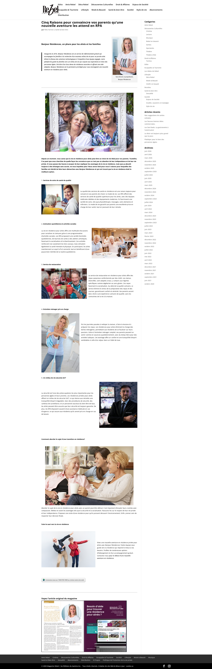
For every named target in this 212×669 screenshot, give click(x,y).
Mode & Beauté (99, 10)
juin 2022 (148, 253)
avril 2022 (148, 260)
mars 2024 (148, 212)
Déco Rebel (83, 5)
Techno (149, 61)
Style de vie (141, 10)
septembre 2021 (151, 277)
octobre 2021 (149, 274)
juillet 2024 (149, 202)
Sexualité (149, 93)
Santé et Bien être (48, 660)
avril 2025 (148, 182)
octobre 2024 (149, 195)
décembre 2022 (150, 240)
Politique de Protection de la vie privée (117, 660)
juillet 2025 (149, 175)
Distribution (63, 15)
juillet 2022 (149, 250)
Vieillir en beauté (152, 84)
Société (130, 10)
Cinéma (149, 31)
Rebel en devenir (152, 41)
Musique (149, 38)
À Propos (96, 660)
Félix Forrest (48, 30)
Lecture (149, 34)
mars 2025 (148, 185)
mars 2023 (148, 233)
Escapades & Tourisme (68, 10)
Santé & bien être (116, 10)
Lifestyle (85, 10)
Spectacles (150, 48)
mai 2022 (148, 257)
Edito (60, 5)
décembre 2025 (150, 161)
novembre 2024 (150, 192)
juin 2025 (148, 178)
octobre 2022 (149, 246)
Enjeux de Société (140, 5)
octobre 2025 (149, 168)
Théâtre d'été (151, 55)
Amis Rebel (70, 5)
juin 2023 (148, 229)
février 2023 (149, 236)
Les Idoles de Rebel (152, 71)
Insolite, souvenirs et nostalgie (157, 103)
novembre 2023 (150, 219)
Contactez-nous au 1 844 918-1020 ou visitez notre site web (64, 580)
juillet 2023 (149, 226)
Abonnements (156, 10)
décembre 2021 (150, 267)
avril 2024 (148, 209)
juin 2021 (148, 280)
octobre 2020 (149, 284)
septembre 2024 (151, 199)
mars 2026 (148, 158)
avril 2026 (148, 154)
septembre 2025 (151, 171)
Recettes (148, 87)
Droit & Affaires (123, 5)
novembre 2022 (150, 243)
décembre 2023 (150, 216)
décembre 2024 (150, 188)
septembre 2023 (151, 222)
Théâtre (149, 51)
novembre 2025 (150, 165)
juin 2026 (148, 151)
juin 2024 (148, 205)
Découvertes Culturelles (102, 5)
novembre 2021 (150, 270)
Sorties (148, 45)
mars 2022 (148, 263)
